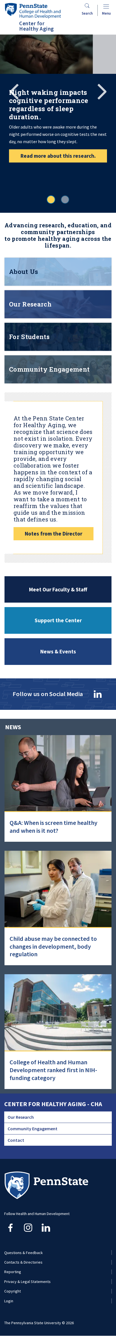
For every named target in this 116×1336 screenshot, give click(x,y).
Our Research (21, 1117)
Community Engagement (32, 1128)
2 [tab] (65, 199)
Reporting (12, 1271)
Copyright (12, 1291)
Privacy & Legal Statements (27, 1281)
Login (8, 1300)
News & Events (58, 651)
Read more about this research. (58, 155)
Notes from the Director (53, 533)
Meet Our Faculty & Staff (58, 589)
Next (102, 91)
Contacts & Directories (23, 1262)
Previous (14, 91)
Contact (16, 1140)
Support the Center (58, 620)
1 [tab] (51, 199)
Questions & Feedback (23, 1252)
